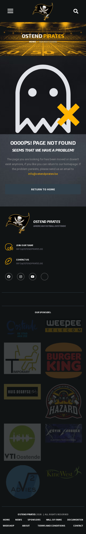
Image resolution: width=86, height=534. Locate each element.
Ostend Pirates (27, 514)
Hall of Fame (54, 519)
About (26, 525)
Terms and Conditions (51, 525)
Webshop (8, 525)
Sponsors (34, 519)
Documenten (75, 519)
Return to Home (43, 189)
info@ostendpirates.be (43, 173)
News (18, 519)
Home (6, 519)
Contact (78, 525)
